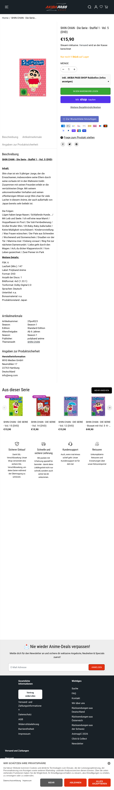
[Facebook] (62, 144)
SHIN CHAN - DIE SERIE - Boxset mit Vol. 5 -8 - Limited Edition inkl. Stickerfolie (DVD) (98, 424)
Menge (64, 63)
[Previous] (4, 407)
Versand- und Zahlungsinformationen (29, 706)
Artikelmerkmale (32, 137)
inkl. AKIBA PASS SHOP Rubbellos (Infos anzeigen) (84, 79)
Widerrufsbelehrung (28, 724)
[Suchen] (89, 7)
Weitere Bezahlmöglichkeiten (85, 107)
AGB (20, 719)
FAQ (74, 693)
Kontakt (76, 698)
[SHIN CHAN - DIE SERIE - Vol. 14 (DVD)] (43, 406)
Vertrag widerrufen (30, 694)
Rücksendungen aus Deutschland (82, 710)
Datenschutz (24, 714)
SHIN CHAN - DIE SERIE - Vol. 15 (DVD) (15, 424)
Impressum (24, 733)
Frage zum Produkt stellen (79, 137)
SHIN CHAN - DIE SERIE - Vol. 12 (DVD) (70, 424)
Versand (83, 45)
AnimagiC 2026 (80, 733)
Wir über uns (78, 703)
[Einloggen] (96, 7)
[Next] (109, 407)
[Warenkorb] (106, 7)
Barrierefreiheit (26, 729)
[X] (69, 144)
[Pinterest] (76, 144)
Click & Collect (79, 738)
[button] (6, 7)
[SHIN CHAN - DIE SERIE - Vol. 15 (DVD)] (15, 406)
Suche (75, 688)
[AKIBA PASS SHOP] (56, 7)
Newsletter (77, 743)
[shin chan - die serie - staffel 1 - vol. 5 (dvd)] (33, 77)
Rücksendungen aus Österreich (82, 718)
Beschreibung (10, 137)
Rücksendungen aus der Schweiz (82, 727)
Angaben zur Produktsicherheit (20, 144)
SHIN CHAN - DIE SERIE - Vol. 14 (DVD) (43, 424)
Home (5, 17)
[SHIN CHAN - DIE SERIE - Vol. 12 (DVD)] (70, 406)
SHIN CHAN (34, 341)
